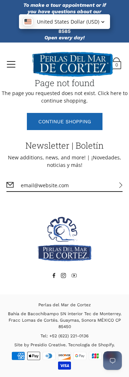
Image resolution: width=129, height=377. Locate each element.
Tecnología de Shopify (91, 344)
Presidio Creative (48, 344)
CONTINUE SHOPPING (64, 121)
